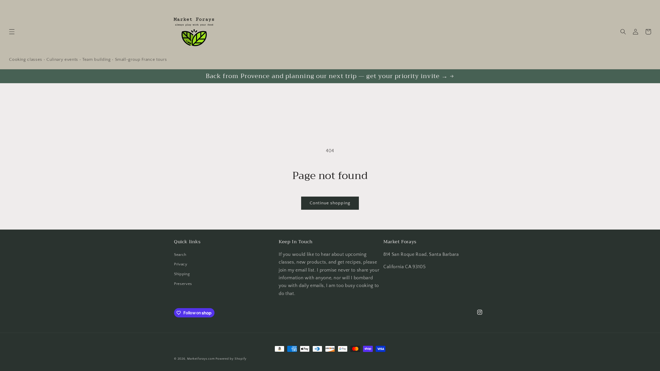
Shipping (182, 274)
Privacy (180, 264)
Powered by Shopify (231, 358)
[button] (12, 32)
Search (180, 254)
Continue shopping (330, 203)
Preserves (183, 284)
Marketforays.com (200, 358)
